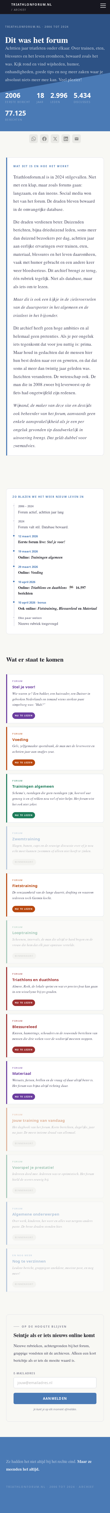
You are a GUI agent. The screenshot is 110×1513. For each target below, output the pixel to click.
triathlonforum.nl (31, 7)
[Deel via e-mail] (76, 138)
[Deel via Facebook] (44, 138)
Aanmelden (55, 1398)
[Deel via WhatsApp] (33, 138)
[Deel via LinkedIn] (65, 138)
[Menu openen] (103, 6)
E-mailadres (25, 1373)
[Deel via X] (55, 138)
